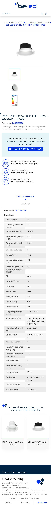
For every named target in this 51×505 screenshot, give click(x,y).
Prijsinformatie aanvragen (26, 149)
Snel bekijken (5, 420)
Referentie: (7, 123)
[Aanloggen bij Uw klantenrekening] (46, 13)
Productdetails (25, 197)
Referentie (9, 210)
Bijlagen (25, 204)
